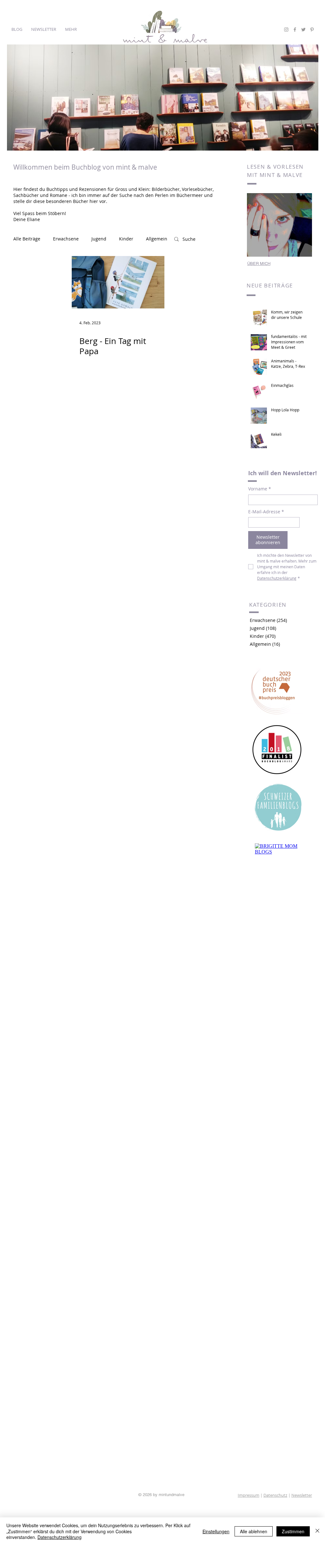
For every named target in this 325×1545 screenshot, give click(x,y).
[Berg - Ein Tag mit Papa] (118, 282)
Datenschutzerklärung (59, 1537)
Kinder (126, 239)
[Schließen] (317, 1531)
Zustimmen (293, 1531)
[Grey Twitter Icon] (303, 29)
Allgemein (156, 239)
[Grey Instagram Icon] (286, 29)
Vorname (259, 489)
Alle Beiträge (26, 239)
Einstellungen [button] (215, 1531)
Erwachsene (66, 239)
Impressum (248, 1495)
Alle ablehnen (253, 1531)
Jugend (98, 239)
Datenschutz (275, 1495)
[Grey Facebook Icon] (295, 29)
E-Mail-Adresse (266, 512)
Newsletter (301, 1495)
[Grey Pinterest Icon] (312, 29)
